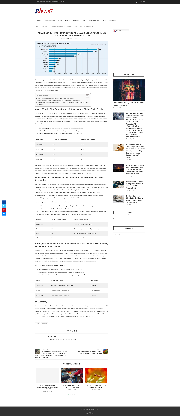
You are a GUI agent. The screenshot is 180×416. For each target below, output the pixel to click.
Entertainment (50, 20)
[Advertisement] (111, 11)
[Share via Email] (4, 214)
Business (39, 20)
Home (36, 26)
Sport (104, 20)
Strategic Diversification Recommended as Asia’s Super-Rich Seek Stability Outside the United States (63, 102)
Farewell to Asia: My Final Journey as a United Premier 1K (128, 104)
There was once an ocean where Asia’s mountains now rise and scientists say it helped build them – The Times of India (135, 169)
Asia (37, 323)
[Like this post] (68, 331)
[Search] (144, 20)
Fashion (60, 20)
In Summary (40, 104)
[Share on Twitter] (4, 206)
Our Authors (41, 1)
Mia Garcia (69, 38)
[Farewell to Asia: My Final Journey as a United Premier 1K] (129, 90)
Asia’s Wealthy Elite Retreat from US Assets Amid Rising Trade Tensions (55, 98)
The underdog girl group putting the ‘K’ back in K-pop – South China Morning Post (135, 185)
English (118, 30)
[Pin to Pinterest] (4, 210)
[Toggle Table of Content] (86, 96)
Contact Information (52, 1)
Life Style (76, 20)
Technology (112, 20)
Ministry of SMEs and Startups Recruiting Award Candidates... (47, 387)
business (44, 323)
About (62, 1)
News (83, 20)
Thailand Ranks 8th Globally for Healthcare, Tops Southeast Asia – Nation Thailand (134, 199)
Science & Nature (93, 20)
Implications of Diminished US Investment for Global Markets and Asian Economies (58, 100)
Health (67, 20)
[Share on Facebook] (4, 202)
